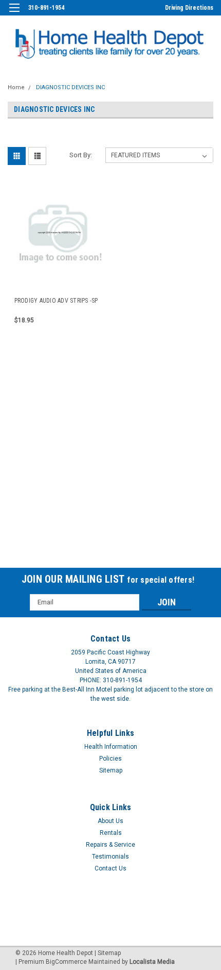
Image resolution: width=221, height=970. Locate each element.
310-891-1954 (46, 7)
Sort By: (80, 155)
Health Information (110, 746)
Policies (110, 758)
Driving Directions (189, 7)
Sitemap (110, 770)
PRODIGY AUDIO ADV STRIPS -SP (56, 300)
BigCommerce (66, 961)
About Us (110, 821)
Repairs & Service (110, 844)
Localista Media (152, 961)
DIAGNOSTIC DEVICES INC (70, 87)
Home (16, 87)
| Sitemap (108, 953)
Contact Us (110, 868)
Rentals (111, 832)
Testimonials (110, 856)
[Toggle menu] (14, 14)
